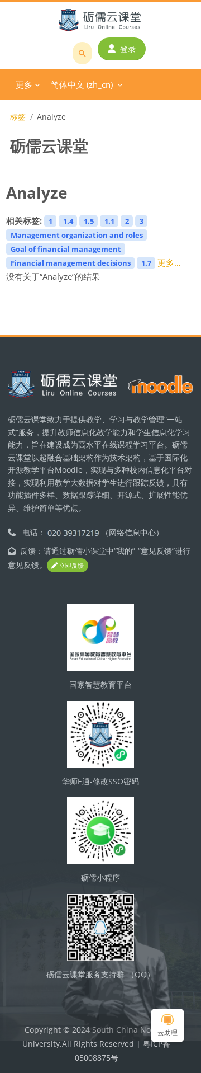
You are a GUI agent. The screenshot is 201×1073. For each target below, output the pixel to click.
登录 (128, 49)
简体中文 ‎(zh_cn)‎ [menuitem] (82, 84)
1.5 (89, 221)
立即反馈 (71, 565)
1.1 (109, 221)
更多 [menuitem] (24, 84)
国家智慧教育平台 (100, 684)
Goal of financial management (66, 249)
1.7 (146, 263)
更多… (169, 262)
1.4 (68, 221)
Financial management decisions (71, 263)
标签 (18, 116)
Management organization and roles (77, 235)
